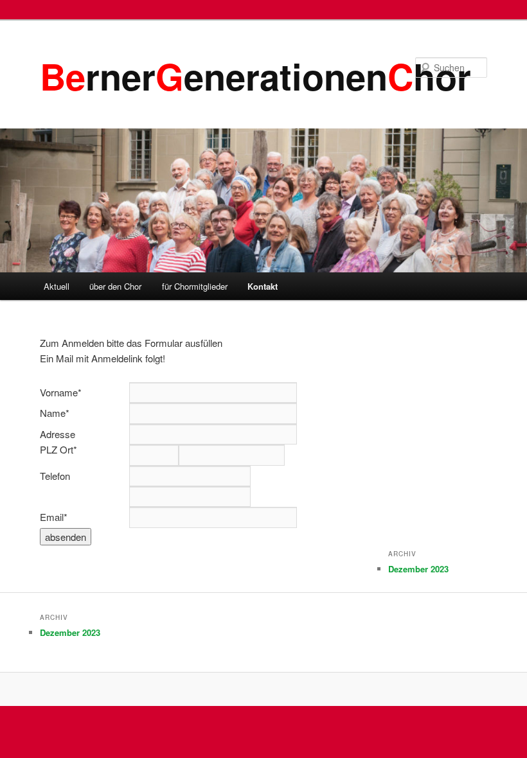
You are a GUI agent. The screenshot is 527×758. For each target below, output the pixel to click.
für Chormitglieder (195, 286)
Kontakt (262, 286)
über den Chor (115, 286)
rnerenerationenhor (255, 75)
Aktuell (56, 286)
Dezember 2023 (418, 569)
